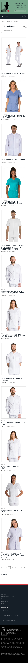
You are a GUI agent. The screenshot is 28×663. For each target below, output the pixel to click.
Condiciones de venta (8, 596)
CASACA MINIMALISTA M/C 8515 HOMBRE (13, 380)
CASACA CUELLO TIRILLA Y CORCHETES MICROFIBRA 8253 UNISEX (13, 555)
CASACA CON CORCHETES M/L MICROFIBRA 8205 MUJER (13, 336)
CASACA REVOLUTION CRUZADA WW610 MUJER (13, 117)
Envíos (3, 599)
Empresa (4, 592)
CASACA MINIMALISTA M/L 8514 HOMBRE (13, 423)
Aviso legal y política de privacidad (12, 654)
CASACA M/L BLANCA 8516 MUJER (11, 467)
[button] (7, 16)
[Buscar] (25, 11)
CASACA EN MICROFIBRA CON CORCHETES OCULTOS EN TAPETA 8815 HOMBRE (12, 247)
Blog (2, 603)
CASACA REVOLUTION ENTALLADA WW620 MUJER (11, 203)
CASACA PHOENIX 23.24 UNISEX (13, 74)
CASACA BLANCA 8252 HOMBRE (13, 160)
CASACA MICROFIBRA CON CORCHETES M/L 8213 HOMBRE (12, 292)
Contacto (4, 594)
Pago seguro (5, 601)
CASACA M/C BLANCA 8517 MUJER (11, 511)
